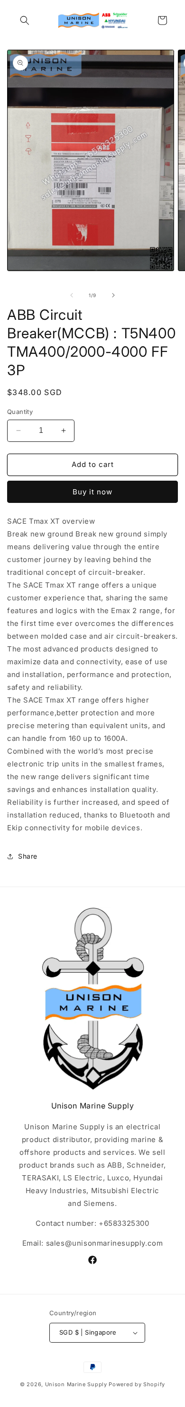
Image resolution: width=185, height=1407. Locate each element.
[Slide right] (113, 295)
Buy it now (92, 491)
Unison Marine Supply (76, 1384)
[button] (24, 20)
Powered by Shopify (137, 1384)
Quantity (20, 411)
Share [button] (27, 856)
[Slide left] (71, 295)
